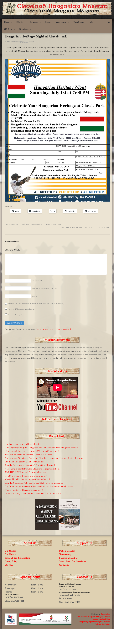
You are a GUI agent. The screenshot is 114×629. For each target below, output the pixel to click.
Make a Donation (67, 550)
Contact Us (64, 565)
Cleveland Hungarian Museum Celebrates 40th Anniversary (33, 493)
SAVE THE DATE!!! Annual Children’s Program (25, 472)
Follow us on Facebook (57, 419)
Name (37, 281)
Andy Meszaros (12, 41)
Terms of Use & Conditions (17, 558)
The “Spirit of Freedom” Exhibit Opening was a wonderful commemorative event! (33, 224)
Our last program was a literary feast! (22, 444)
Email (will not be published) (44, 288)
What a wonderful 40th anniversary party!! (24, 490)
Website (34, 296)
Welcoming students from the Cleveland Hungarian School (32, 468)
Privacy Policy (11, 561)
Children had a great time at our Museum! (24, 461)
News (32, 41)
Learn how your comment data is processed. (53, 329)
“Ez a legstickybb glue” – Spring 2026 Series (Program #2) (32, 451)
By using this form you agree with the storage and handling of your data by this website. (36, 303)
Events (48, 22)
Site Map (9, 565)
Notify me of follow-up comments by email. (21, 309)
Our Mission (10, 550)
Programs (34, 22)
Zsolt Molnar (105, 614)
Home (6, 22)
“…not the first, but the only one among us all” (26, 475)
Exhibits (20, 22)
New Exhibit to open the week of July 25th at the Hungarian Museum (85, 227)
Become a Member (68, 558)
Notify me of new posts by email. (18, 315)
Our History (10, 554)
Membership (61, 22)
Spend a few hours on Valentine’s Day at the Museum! (30, 465)
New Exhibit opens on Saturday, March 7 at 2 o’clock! (29, 454)
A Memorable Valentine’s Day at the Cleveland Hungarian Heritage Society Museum (44, 458)
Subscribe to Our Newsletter (72, 561)
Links (91, 22)
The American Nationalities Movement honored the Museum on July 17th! (39, 486)
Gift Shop (8, 29)
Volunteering (79, 22)
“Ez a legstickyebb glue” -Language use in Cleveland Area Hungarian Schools (41, 447)
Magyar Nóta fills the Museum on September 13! (27, 479)
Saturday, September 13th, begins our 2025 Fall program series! (34, 483)
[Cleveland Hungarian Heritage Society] (57, 14)
